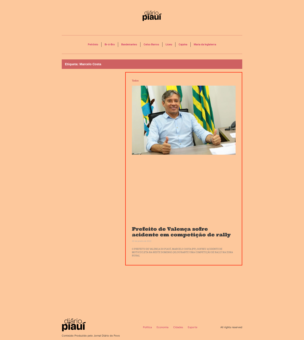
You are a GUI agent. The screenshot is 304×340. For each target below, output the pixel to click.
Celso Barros (151, 44)
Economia (162, 327)
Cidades (178, 327)
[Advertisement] (91, 125)
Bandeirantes (129, 44)
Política (147, 327)
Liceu (169, 44)
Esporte (192, 327)
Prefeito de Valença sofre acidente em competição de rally (181, 232)
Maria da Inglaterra (205, 44)
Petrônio (93, 44)
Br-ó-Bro (110, 44)
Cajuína (183, 44)
